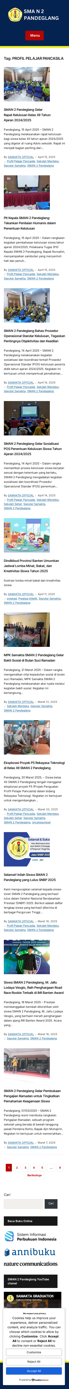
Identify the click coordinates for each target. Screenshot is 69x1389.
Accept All (34, 1371)
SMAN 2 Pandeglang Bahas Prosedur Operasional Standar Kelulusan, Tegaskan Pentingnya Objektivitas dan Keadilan (34, 336)
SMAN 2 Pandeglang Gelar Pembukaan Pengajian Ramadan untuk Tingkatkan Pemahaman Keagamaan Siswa (32, 1096)
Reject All (33, 1361)
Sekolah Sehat (13, 504)
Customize (34, 1352)
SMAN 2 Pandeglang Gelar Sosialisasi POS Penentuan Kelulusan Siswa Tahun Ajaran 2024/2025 (33, 449)
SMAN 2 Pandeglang (40, 165)
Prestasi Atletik (27, 598)
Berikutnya (34, 1175)
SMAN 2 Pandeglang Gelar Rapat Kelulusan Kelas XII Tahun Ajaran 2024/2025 (27, 115)
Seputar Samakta (15, 165)
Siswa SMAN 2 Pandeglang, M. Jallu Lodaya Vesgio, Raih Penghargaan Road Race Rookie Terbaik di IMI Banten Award (34, 987)
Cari (7, 1195)
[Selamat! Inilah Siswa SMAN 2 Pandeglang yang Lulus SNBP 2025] (27, 849)
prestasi (12, 598)
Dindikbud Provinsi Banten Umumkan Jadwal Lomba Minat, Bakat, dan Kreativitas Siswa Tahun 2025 (31, 566)
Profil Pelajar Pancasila (21, 161)
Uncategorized (41, 822)
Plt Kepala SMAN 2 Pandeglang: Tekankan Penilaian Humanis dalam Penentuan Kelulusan (30, 223)
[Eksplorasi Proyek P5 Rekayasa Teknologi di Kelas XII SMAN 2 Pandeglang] (27, 737)
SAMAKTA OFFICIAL (21, 157)
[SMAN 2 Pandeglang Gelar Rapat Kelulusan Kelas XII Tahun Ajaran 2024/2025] (27, 84)
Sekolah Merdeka (48, 161)
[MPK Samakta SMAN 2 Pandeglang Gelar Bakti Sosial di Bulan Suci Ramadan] (27, 629)
